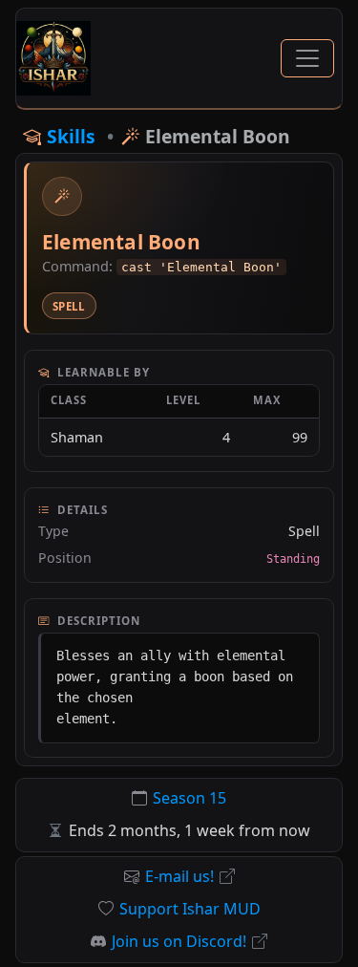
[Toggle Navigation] (307, 58)
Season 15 (189, 797)
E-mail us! (179, 876)
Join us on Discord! (179, 941)
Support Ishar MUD (190, 908)
